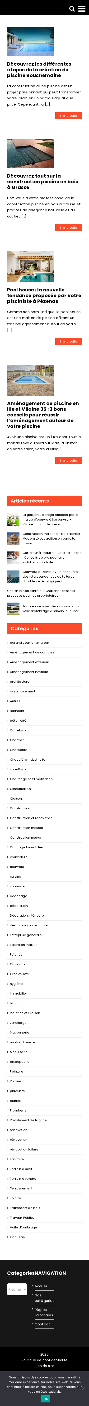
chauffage (18, 769)
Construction (20, 808)
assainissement (22, 691)
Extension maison (24, 944)
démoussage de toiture (29, 925)
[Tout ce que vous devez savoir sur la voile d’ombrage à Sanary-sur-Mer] (13, 605)
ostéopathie (19, 1061)
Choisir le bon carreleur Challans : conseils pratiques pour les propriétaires (41, 593)
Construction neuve (25, 837)
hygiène (16, 983)
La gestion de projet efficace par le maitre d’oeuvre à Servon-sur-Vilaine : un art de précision (50, 519)
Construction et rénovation (31, 818)
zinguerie (17, 1237)
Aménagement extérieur (29, 662)
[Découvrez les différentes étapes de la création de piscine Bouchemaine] (30, 41)
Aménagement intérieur (29, 672)
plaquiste (17, 1091)
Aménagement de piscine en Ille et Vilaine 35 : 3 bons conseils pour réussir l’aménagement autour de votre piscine (43, 415)
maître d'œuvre (22, 1042)
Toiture (15, 1198)
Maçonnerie (19, 1032)
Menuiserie (19, 1052)
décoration (19, 906)
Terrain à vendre (23, 1178)
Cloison (16, 798)
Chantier (17, 740)
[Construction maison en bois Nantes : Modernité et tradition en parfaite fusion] (13, 535)
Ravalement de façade (28, 1120)
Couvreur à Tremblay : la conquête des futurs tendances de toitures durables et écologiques (50, 577)
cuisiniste (17, 886)
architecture (20, 681)
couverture (19, 857)
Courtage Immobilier (26, 847)
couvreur (17, 867)
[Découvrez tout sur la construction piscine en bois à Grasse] (30, 153)
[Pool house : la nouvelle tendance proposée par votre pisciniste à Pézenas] (30, 266)
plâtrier (16, 1100)
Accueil (41, 1286)
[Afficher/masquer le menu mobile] (82, 8)
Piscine (15, 1081)
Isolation (16, 1003)
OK (45, 1399)
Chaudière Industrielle (27, 759)
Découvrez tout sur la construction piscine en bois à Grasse (42, 182)
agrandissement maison (29, 642)
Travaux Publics (22, 1217)
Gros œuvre (19, 974)
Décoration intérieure (27, 915)
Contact (42, 1324)
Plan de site (44, 1365)
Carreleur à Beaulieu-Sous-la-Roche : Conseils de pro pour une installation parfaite (52, 558)
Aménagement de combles (32, 652)
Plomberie (18, 1110)
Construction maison (26, 828)
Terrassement (21, 1188)
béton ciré (18, 720)
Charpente (18, 750)
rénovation (18, 1130)
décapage (18, 896)
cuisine (15, 876)
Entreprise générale (26, 935)
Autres (15, 701)
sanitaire (17, 1159)
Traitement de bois (25, 1208)
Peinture (16, 1071)
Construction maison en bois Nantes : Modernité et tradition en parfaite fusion (52, 538)
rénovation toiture (24, 1149)
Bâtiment (17, 711)
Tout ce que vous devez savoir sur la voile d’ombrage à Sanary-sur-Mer (51, 608)
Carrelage (18, 730)
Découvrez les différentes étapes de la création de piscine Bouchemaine (39, 70)
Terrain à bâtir (21, 1169)
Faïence (16, 954)
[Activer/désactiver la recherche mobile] (72, 8)
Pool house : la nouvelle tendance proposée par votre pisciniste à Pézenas (44, 295)
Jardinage (18, 1022)
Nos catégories (44, 1298)
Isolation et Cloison (25, 1013)
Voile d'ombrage (23, 1227)
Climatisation (20, 789)
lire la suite (68, 115)
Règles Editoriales (44, 1312)
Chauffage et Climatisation (31, 779)
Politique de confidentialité (44, 1360)
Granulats (17, 964)
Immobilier (18, 993)
